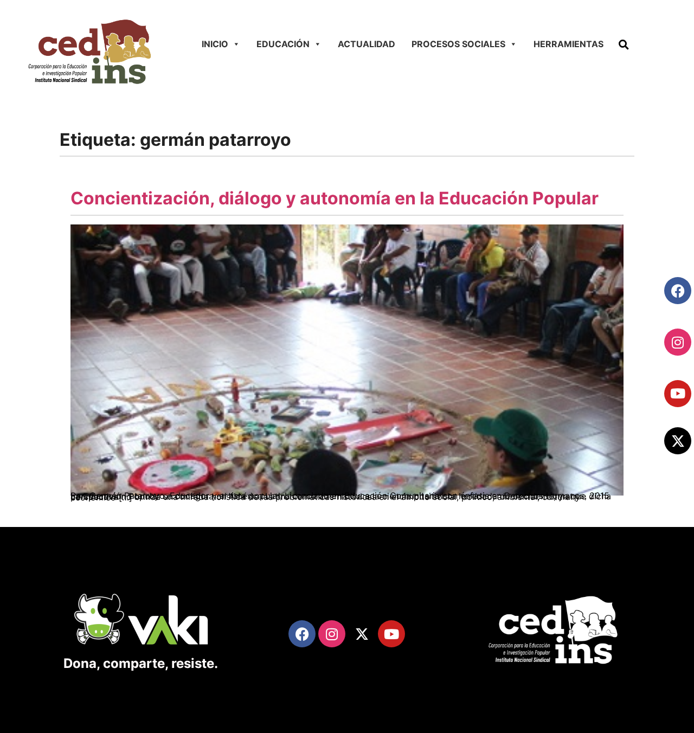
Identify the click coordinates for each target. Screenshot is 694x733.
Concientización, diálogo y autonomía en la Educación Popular (334, 198)
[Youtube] (677, 393)
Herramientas (568, 43)
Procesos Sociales (458, 43)
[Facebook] (677, 290)
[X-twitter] (677, 440)
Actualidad (366, 43)
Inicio (215, 43)
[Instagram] (677, 342)
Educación (283, 43)
